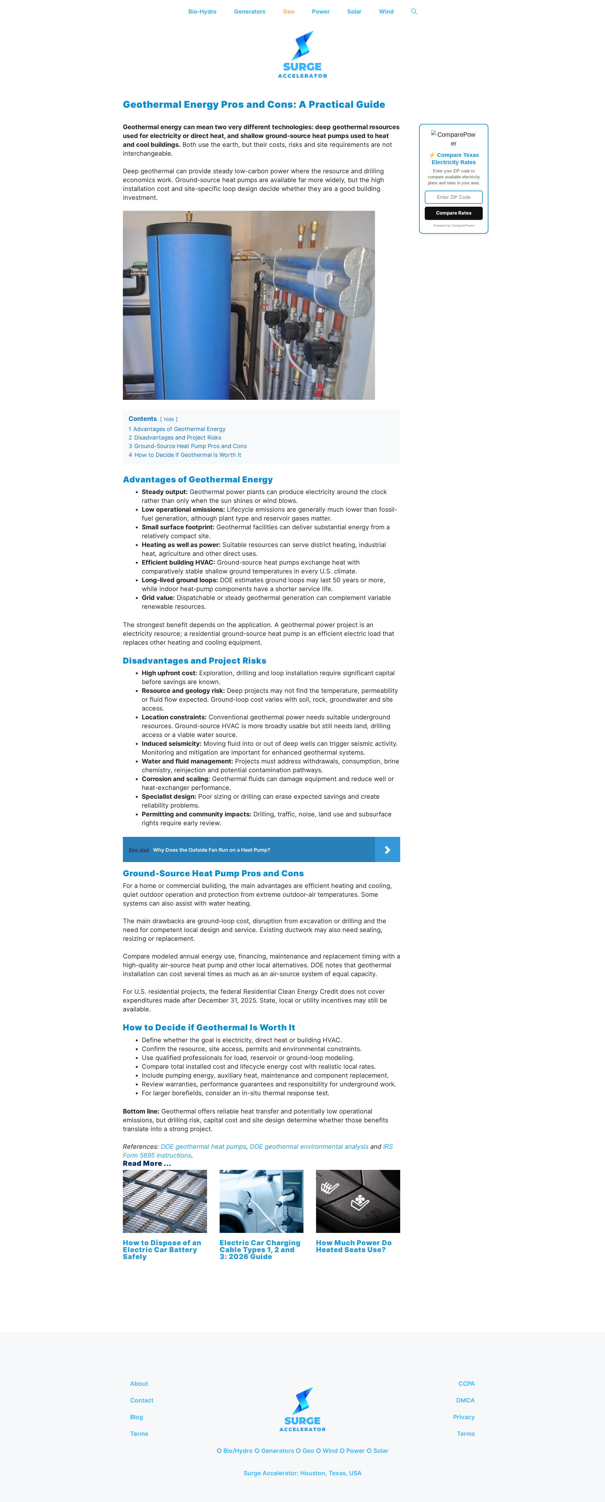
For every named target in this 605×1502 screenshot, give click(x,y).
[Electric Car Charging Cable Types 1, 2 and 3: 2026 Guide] (262, 1228)
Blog (136, 1417)
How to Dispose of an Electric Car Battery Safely (162, 1250)
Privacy (464, 1417)
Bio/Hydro (238, 1450)
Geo (288, 11)
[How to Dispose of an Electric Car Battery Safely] (165, 1228)
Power (321, 11)
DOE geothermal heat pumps (203, 1146)
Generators (249, 11)
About (139, 1383)
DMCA (465, 1400)
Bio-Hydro (202, 11)
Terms (139, 1433)
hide (169, 419)
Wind (386, 11)
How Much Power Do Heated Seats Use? (354, 1246)
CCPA (466, 1383)
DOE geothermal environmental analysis (309, 1146)
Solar (354, 11)
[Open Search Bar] (414, 11)
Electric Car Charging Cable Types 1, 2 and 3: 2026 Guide (260, 1250)
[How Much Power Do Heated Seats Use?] (358, 1228)
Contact (141, 1400)
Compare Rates (453, 213)
